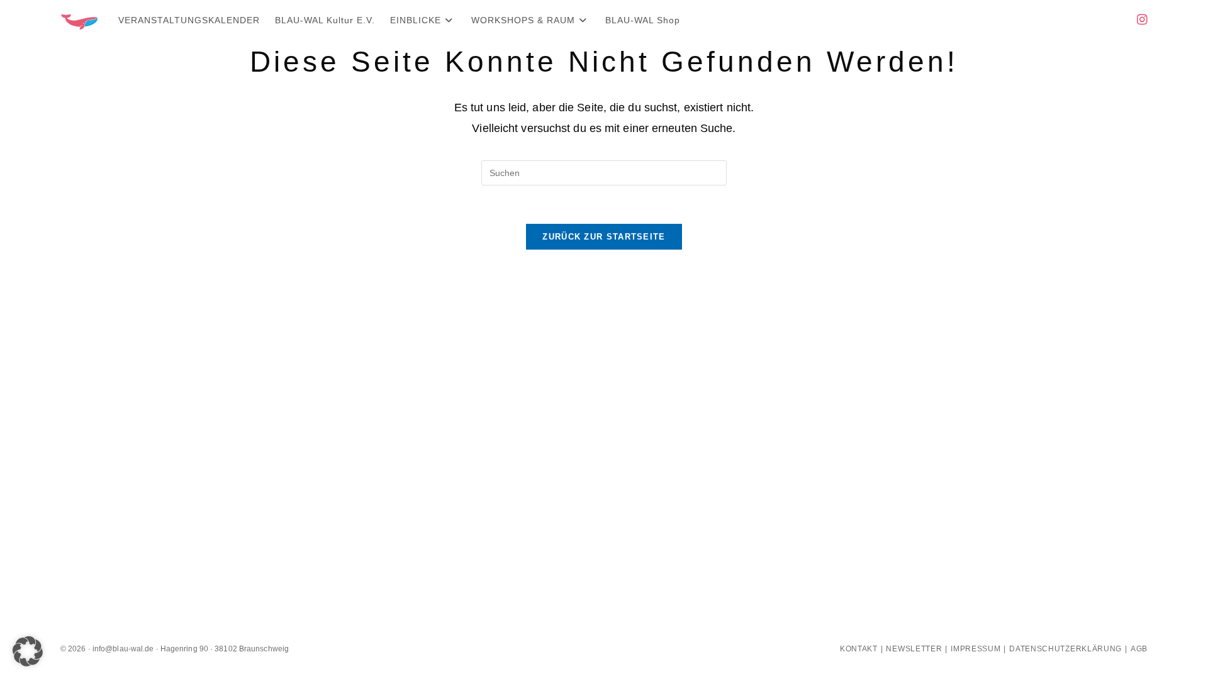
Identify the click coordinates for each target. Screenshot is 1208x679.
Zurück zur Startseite (603, 236)
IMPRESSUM (975, 648)
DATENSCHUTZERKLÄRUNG (1065, 648)
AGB (1139, 648)
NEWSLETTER (914, 648)
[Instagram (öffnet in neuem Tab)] (1142, 20)
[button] (27, 651)
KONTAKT (859, 648)
